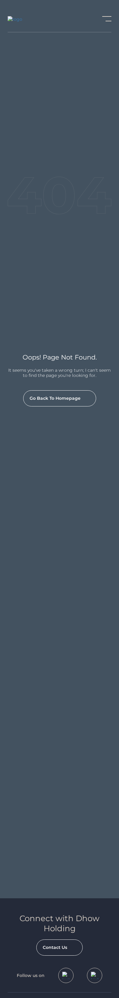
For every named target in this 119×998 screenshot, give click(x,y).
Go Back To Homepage (55, 398)
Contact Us (55, 947)
